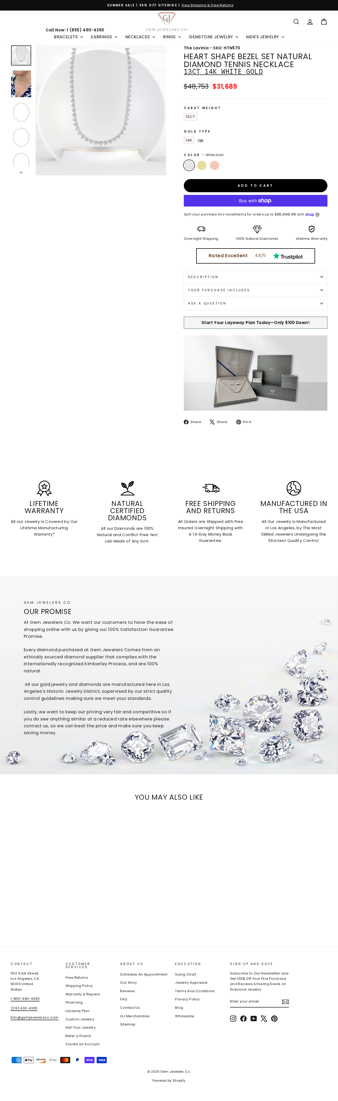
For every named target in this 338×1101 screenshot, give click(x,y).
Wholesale (184, 1016)
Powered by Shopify (169, 1080)
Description (203, 277)
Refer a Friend (78, 1036)
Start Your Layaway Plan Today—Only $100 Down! (255, 322)
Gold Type (197, 131)
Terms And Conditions (195, 991)
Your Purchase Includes (219, 290)
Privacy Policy (187, 999)
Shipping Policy (79, 985)
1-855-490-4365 (25, 998)
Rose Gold (214, 165)
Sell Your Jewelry (80, 1027)
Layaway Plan (77, 1011)
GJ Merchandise (134, 1016)
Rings (170, 37)
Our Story (128, 982)
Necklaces (138, 37)
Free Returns (76, 977)
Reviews (127, 991)
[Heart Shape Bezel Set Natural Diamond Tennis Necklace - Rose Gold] (28, 914)
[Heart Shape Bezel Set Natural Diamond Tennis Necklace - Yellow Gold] (21, 914)
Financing (74, 1002)
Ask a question (207, 303)
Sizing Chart (185, 974)
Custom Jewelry (79, 1019)
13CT (190, 116)
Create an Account (82, 1044)
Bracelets (66, 37)
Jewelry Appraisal (191, 982)
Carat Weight (202, 108)
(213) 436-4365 (24, 1008)
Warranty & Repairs (82, 994)
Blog (179, 1007)
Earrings (102, 37)
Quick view (48, 882)
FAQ (123, 999)
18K (201, 140)
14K (189, 140)
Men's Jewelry (263, 37)
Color (203, 155)
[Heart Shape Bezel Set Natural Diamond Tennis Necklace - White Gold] (14, 914)
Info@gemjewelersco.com (34, 1017)
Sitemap (127, 1024)
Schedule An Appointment (143, 974)
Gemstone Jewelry (211, 37)
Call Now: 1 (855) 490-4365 (75, 30)
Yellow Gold (201, 165)
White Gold (189, 165)
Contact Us (130, 1007)
